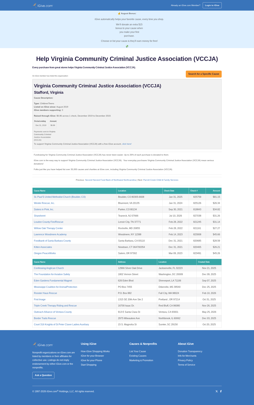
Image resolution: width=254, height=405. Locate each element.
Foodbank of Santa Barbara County (52, 240)
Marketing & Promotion (141, 360)
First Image (40, 299)
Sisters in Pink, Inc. (44, 209)
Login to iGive (212, 5)
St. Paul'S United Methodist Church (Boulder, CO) (60, 197)
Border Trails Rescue (45, 318)
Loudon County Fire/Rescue (48, 222)
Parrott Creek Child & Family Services (160, 180)
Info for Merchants (187, 356)
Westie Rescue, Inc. (44, 203)
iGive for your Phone (91, 360)
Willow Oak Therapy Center (48, 228)
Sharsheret (39, 215)
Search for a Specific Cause (203, 74)
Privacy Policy (185, 360)
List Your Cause (137, 351)
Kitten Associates (43, 247)
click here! (127, 144)
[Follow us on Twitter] (216, 391)
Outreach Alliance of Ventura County (53, 312)
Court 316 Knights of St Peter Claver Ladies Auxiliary (61, 324)
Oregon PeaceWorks (45, 253)
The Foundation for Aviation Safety (52, 274)
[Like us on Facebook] (221, 391)
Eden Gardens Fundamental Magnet (53, 280)
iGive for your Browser (92, 356)
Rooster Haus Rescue (45, 293)
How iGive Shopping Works (95, 351)
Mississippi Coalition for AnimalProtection (55, 287)
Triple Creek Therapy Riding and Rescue (55, 305)
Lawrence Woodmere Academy (50, 234)
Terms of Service (186, 365)
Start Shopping (88, 365)
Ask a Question (43, 375)
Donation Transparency (190, 351)
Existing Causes (137, 356)
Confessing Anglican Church (49, 268)
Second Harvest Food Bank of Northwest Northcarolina (110, 180)
